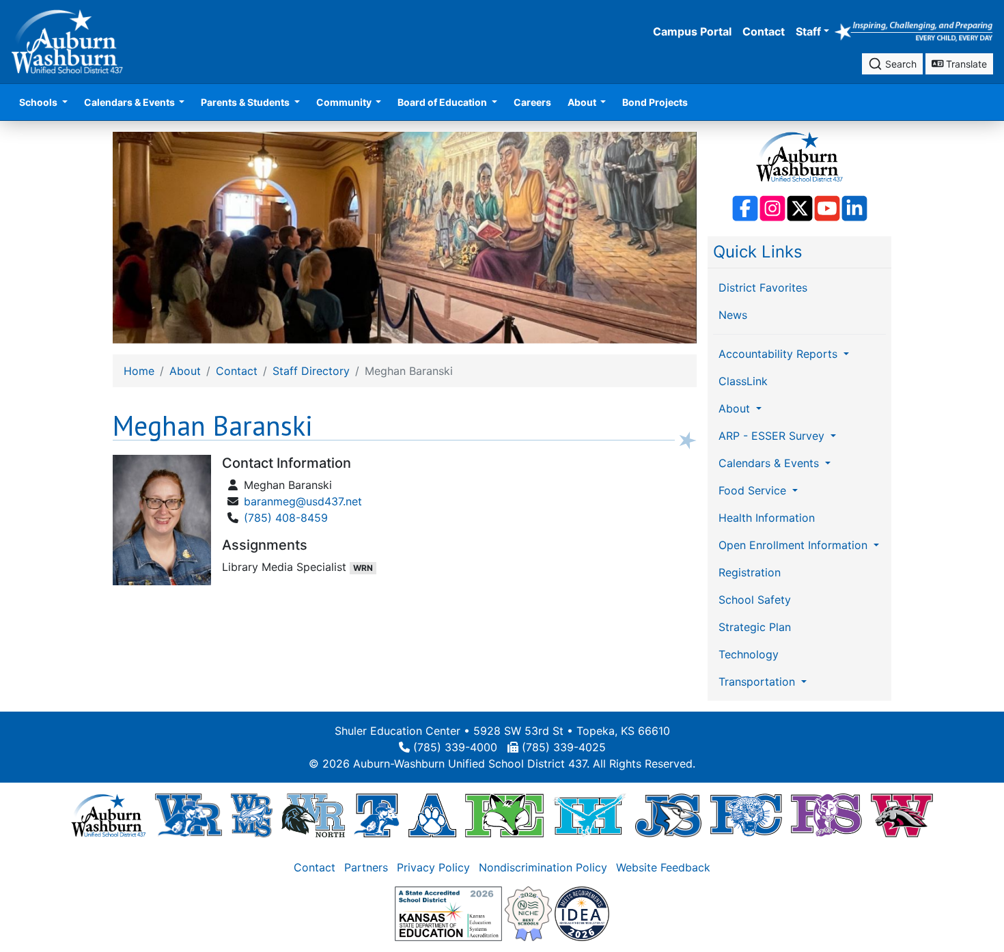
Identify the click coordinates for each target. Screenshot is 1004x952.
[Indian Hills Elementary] (589, 815)
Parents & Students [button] (246, 102)
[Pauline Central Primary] (746, 815)
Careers (532, 102)
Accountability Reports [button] (780, 354)
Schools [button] (39, 102)
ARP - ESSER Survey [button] (773, 436)
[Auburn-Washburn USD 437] (108, 815)
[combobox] (892, 63)
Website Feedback (663, 867)
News (733, 315)
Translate (965, 64)
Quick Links (758, 252)
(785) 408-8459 (286, 517)
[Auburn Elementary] (432, 815)
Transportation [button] (758, 681)
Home (139, 371)
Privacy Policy (433, 867)
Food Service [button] (754, 490)
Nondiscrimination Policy (543, 867)
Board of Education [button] (443, 102)
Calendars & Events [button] (130, 102)
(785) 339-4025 (564, 747)
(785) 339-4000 (455, 747)
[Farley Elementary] (504, 815)
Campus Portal (692, 31)
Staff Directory (311, 371)
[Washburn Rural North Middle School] (313, 815)
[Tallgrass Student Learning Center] (376, 815)
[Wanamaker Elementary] (901, 815)
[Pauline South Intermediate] (826, 815)
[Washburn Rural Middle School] (252, 815)
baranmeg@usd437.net (303, 501)
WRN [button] (363, 568)
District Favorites (763, 287)
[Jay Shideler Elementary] (668, 815)
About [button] (583, 102)
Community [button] (345, 102)
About (185, 371)
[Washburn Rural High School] (188, 815)
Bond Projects (655, 102)
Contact (763, 31)
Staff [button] (808, 31)
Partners (366, 867)
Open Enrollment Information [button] (795, 545)
